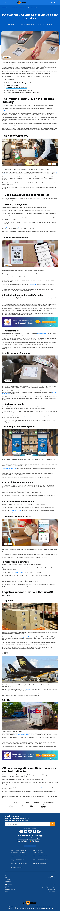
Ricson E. (12, 24)
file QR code (32, 284)
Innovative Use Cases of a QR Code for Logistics (26, 7)
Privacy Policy (51, 889)
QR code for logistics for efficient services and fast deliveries (23, 92)
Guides (7, 876)
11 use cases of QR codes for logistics (16, 88)
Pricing (6, 891)
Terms (53, 884)
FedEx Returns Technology (21, 734)
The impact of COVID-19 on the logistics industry (20, 83)
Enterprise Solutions (10, 889)
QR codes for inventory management (16, 227)
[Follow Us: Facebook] (34, 831)
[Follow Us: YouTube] (25, 831)
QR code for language (9, 469)
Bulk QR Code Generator (39, 852)
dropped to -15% (7, 110)
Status (6, 888)
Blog (9, 7)
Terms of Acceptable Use (48, 888)
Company (8, 884)
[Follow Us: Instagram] (30, 831)
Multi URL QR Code (37, 850)
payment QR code (29, 416)
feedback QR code (15, 510)
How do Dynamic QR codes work (19, 850)
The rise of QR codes (12, 85)
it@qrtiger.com (51, 877)
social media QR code (16, 572)
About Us (7, 886)
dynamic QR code (42, 333)
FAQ (6, 877)
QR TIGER (43, 787)
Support (52, 876)
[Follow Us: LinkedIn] (21, 831)
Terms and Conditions (49, 886)
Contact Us (8, 879)
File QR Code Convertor (17, 867)
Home (4, 7)
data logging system (25, 637)
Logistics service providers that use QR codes (19, 90)
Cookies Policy (51, 891)
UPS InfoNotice (27, 689)
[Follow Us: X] (39, 831)
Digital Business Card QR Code (18, 852)
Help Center (8, 881)
